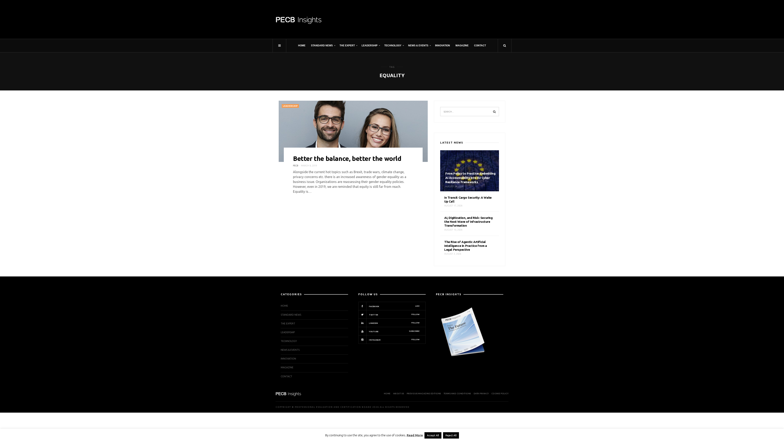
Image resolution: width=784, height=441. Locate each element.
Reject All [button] (451, 435)
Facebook (394, 306)
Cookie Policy (500, 393)
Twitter (394, 314)
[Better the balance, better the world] (353, 131)
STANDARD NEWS (322, 45)
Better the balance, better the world (347, 158)
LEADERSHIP (370, 45)
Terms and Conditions (457, 393)
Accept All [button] (433, 435)
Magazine (462, 45)
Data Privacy (481, 393)
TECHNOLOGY (392, 45)
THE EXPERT (347, 45)
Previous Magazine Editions (424, 393)
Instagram (394, 340)
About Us (398, 393)
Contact (480, 45)
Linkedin (394, 323)
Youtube (394, 331)
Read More (415, 435)
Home (301, 45)
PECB (295, 165)
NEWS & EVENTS (418, 45)
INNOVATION (442, 45)
